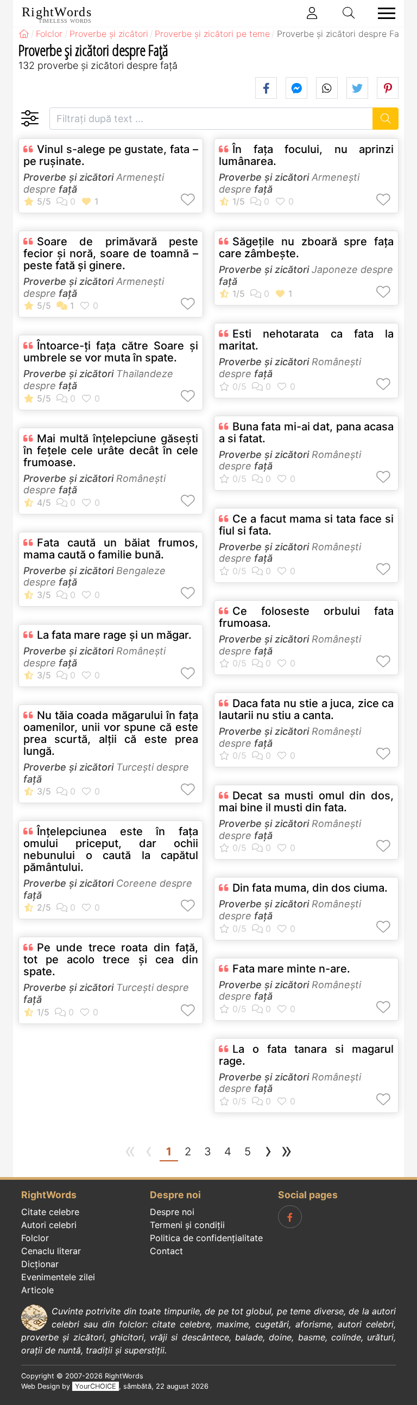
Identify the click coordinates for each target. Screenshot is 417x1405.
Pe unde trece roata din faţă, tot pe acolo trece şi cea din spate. (110, 959)
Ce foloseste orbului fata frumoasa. (306, 617)
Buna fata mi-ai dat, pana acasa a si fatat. (306, 432)
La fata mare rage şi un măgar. (114, 635)
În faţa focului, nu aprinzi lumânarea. (306, 155)
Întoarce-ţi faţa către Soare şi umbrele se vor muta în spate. (110, 352)
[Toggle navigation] (383, 13)
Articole (37, 1290)
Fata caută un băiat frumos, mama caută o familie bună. (110, 549)
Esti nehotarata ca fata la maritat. (306, 340)
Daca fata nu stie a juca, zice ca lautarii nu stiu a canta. (306, 709)
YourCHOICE (95, 1386)
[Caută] (385, 118)
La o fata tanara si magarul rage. (306, 1055)
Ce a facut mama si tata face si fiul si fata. (306, 525)
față (68, 189)
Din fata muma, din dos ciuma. (310, 888)
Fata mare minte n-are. (291, 969)
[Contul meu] (312, 13)
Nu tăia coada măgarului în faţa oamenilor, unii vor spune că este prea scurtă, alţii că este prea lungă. (110, 733)
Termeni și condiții (187, 1224)
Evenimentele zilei (58, 1277)
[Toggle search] (349, 13)
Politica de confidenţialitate (206, 1237)
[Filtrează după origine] (29, 118)
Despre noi (172, 1211)
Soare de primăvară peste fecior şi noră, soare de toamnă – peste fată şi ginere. (110, 253)
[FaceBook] (290, 1216)
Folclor (35, 1237)
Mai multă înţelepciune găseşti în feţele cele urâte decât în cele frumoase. (110, 450)
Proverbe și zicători (68, 177)
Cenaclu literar (51, 1250)
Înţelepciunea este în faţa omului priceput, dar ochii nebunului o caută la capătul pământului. (110, 849)
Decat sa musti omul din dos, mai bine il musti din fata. (306, 801)
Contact (166, 1250)
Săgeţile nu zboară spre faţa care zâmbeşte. (306, 247)
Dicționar (40, 1263)
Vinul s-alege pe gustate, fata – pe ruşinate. (110, 155)
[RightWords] (23, 33)
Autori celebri (49, 1224)
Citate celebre (50, 1211)
